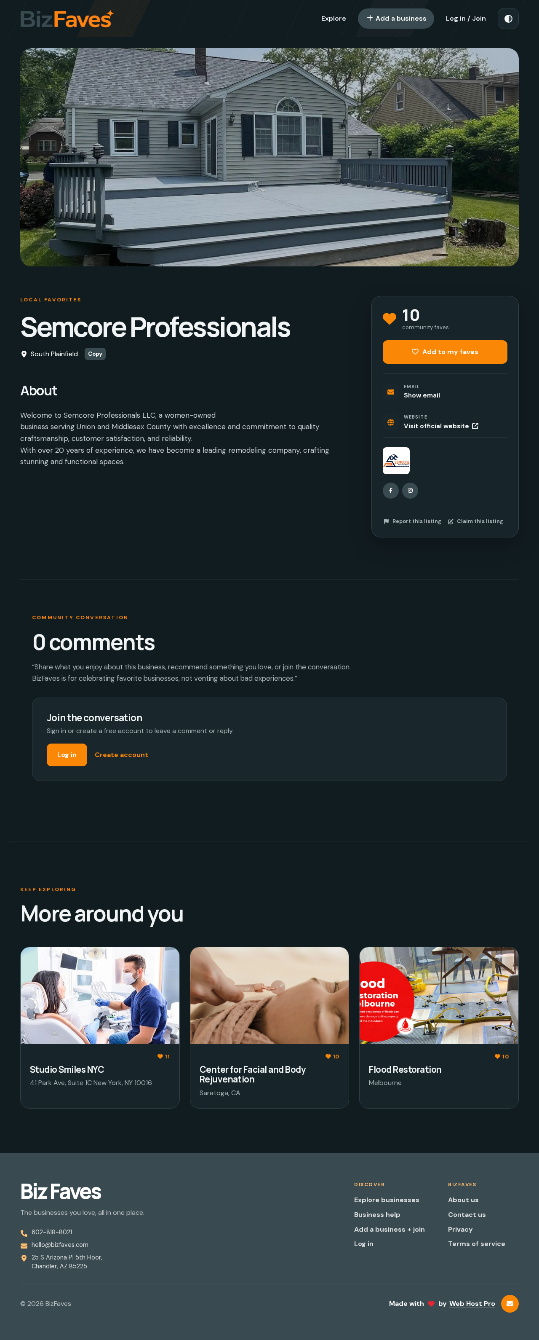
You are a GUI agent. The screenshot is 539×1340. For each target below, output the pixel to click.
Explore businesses (386, 1199)
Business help (377, 1214)
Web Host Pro (472, 1303)
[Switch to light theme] (508, 18)
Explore (333, 18)
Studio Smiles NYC (67, 1069)
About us (463, 1199)
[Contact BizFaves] (510, 1304)
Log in (67, 754)
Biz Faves (60, 1191)
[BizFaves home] (67, 18)
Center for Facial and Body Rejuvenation (253, 1074)
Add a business (400, 18)
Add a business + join (389, 1229)
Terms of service (476, 1243)
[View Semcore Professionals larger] (396, 460)
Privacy (460, 1229)
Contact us (467, 1214)
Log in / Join (466, 18)
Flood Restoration (405, 1069)
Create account (121, 754)
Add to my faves (449, 351)
